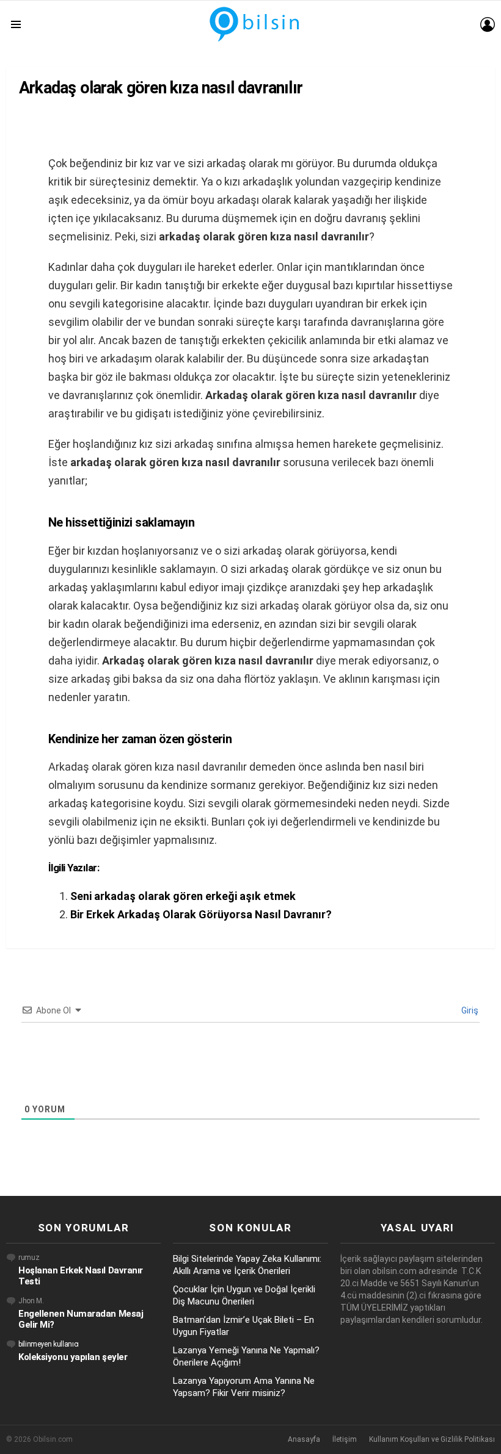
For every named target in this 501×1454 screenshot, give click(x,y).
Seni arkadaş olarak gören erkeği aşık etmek (183, 896)
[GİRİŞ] (487, 24)
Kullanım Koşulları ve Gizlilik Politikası (432, 1439)
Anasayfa (304, 1439)
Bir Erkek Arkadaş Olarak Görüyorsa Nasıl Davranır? (201, 914)
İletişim (344, 1439)
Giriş (468, 1010)
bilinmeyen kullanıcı (48, 1344)
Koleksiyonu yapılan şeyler (72, 1356)
